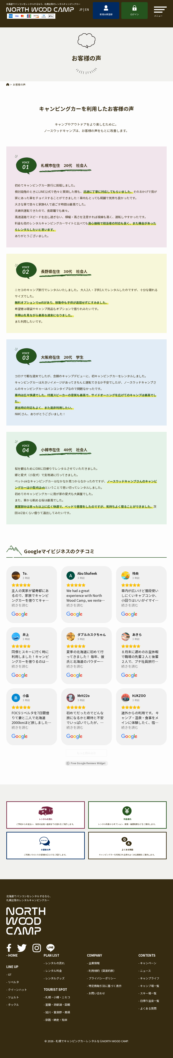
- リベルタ (12, 982)
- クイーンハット (16, 990)
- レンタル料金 (53, 971)
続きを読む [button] (20, 605)
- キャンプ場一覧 (148, 986)
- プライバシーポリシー (101, 978)
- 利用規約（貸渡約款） (101, 971)
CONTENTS (146, 955)
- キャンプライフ (148, 978)
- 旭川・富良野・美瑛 (57, 1012)
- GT (8, 974)
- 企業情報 (93, 963)
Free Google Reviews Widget (88, 763)
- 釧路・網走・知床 (55, 1020)
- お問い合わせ (96, 993)
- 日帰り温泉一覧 (148, 1001)
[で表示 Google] (16, 575)
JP (80, 9)
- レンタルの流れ (54, 963)
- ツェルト (12, 997)
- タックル (12, 1005)
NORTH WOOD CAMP (115, 1041)
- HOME (12, 955)
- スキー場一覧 (147, 993)
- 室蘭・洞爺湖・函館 (57, 1005)
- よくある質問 (147, 1008)
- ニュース (144, 971)
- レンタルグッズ (54, 978)
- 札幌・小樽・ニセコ (57, 997)
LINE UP (12, 966)
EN (87, 9)
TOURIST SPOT (55, 989)
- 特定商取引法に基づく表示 (104, 986)
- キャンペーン (147, 963)
